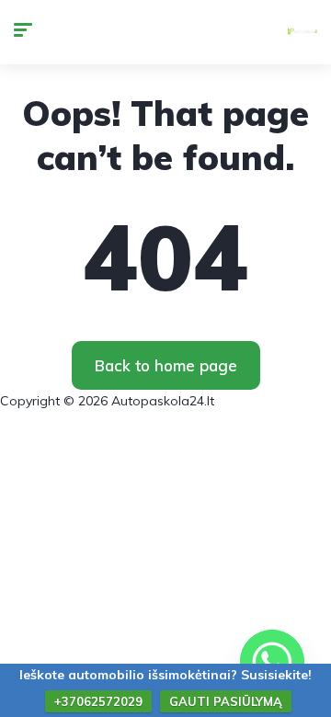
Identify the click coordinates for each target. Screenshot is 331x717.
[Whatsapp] (272, 662)
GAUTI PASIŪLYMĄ (225, 701)
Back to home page (166, 365)
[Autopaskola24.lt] (302, 32)
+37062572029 (98, 701)
